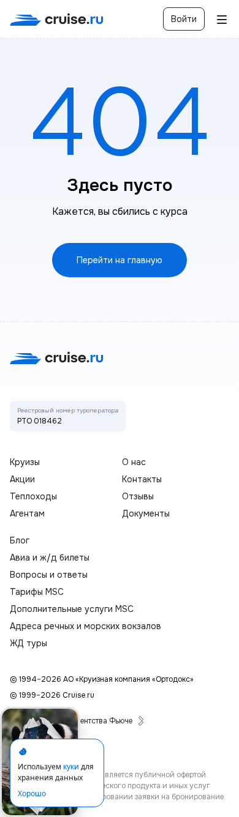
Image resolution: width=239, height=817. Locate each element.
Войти (184, 18)
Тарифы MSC (37, 591)
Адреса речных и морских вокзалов (85, 626)
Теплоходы (33, 496)
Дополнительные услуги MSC (72, 608)
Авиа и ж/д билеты (49, 557)
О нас (134, 462)
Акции (22, 479)
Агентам (27, 513)
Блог (19, 540)
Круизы (25, 462)
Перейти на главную (119, 260)
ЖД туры (28, 643)
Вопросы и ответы (49, 574)
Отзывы (138, 496)
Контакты (142, 479)
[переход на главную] (57, 19)
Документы (146, 513)
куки (71, 766)
